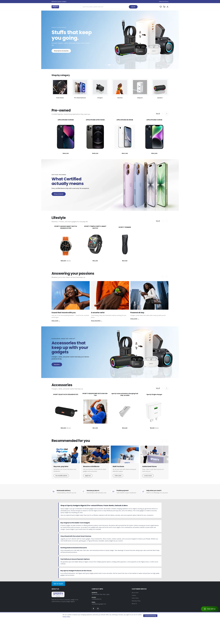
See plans (57, 364)
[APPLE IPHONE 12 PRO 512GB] (95, 136)
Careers (134, 595)
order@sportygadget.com (99, 604)
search (133, 7)
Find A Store (135, 598)
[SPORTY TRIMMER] (125, 243)
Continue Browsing (150, 615)
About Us (134, 603)
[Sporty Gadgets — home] (55, 6)
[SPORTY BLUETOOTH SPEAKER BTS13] (66, 411)
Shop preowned (58, 194)
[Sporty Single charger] (154, 411)
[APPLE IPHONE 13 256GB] (66, 136)
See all (158, 113)
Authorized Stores (163, 1)
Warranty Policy (136, 601)
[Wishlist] (161, 7)
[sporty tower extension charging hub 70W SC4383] (125, 411)
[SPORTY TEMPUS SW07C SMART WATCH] (95, 243)
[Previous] (162, 113)
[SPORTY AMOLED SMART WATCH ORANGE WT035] (66, 243)
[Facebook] (93, 608)
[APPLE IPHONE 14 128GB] (154, 136)
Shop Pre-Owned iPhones (61, 52)
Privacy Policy (66, 616)
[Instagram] (98, 608)
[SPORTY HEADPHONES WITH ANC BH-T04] (95, 411)
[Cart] (164, 7)
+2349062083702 (96, 599)
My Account (135, 592)
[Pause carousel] (113, 65)
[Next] (166, 113)
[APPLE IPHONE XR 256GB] (125, 136)
